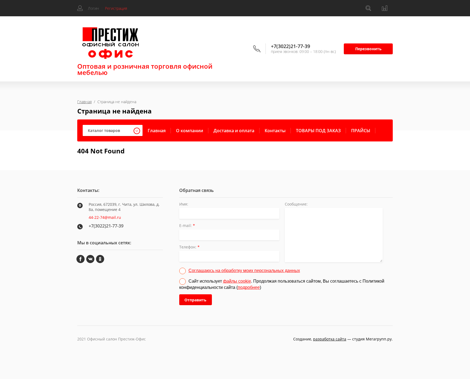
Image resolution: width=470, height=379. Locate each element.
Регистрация (116, 8)
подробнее (249, 287)
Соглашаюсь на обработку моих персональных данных (244, 270)
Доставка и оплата (234, 131)
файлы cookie (237, 281)
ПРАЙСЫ (360, 131)
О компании (189, 131)
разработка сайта (329, 339)
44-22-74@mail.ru (105, 217)
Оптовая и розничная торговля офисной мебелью (144, 69)
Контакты (275, 131)
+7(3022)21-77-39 (290, 46)
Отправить (195, 299)
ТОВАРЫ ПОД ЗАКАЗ (318, 131)
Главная (84, 101)
